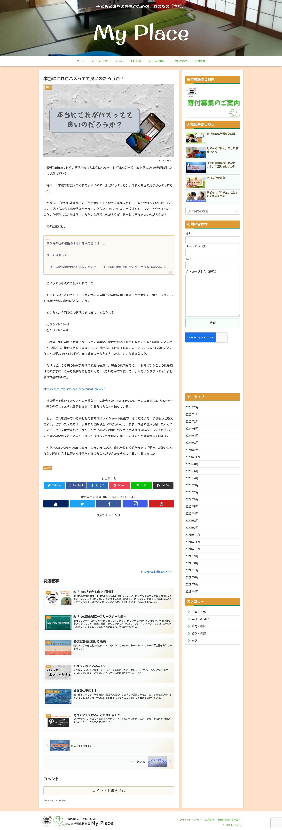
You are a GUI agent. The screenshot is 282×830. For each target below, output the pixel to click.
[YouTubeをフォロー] (161, 503)
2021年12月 (192, 534)
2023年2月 (192, 492)
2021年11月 (192, 541)
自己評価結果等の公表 (229, 820)
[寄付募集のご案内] (213, 102)
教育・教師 (198, 626)
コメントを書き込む (108, 791)
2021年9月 (192, 556)
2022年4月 (192, 513)
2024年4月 (192, 435)
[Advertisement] (108, 541)
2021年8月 (192, 563)
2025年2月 (192, 421)
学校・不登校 (200, 618)
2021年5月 (192, 584)
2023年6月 (192, 471)
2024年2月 (192, 449)
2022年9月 (192, 499)
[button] (237, 211)
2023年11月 (192, 456)
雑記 (48, 468)
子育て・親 (198, 611)
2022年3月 (192, 520)
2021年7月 (192, 570)
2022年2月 (192, 527)
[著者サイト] (56, 503)
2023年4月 (192, 478)
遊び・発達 (198, 633)
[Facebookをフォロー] (108, 503)
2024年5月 (192, 428)
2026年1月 (192, 414)
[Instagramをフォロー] (135, 503)
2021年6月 (192, 577)
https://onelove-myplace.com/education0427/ (74, 388)
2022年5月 (192, 506)
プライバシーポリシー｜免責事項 (197, 820)
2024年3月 (192, 442)
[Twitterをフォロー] (82, 503)
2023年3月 (192, 485)
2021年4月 (192, 591)
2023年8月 (192, 464)
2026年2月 (192, 407)
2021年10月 (192, 548)
